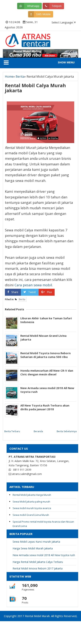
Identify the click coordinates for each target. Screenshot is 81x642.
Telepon (57, 6)
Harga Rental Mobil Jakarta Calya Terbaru (38, 562)
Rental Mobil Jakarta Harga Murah (32, 494)
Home (9, 76)
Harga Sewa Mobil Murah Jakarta (33, 548)
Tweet (32, 292)
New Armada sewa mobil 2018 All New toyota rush (47, 390)
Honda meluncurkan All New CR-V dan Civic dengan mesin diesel (46, 372)
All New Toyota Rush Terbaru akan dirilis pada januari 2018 (44, 407)
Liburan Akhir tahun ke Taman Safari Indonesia (46, 320)
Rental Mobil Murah (22, 37)
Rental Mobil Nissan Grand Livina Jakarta (43, 337)
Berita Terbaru (12, 431)
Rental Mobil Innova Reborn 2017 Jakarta (38, 568)
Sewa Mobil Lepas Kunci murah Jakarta (36, 541)
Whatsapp (32, 6)
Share (14, 292)
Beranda (38, 431)
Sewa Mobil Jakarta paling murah (31, 501)
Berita (20, 76)
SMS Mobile (43, 14)
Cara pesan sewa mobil (33, 285)
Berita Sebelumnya (67, 431)
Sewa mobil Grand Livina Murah (31, 515)
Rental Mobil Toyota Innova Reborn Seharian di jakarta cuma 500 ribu (45, 355)
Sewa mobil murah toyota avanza (32, 508)
